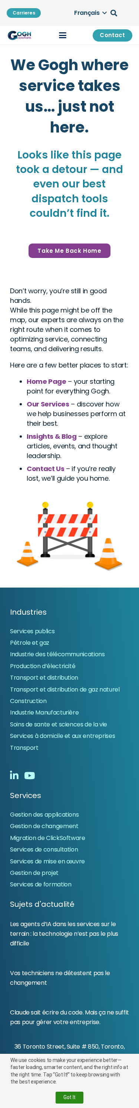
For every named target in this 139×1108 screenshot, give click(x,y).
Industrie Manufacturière (44, 712)
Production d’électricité (42, 666)
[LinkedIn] (14, 775)
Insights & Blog (52, 436)
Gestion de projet (34, 873)
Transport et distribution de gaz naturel (65, 689)
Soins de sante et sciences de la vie (58, 724)
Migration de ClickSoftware (47, 838)
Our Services (48, 404)
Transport (24, 747)
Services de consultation (44, 849)
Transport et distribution (44, 677)
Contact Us (45, 468)
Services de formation (40, 884)
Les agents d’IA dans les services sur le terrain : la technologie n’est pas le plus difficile (64, 934)
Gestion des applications (44, 814)
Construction (28, 701)
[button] (90, 13)
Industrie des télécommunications (57, 654)
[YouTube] (29, 775)
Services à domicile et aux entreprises (62, 736)
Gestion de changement (44, 826)
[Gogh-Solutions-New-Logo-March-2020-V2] (20, 35)
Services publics (32, 631)
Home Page (46, 381)
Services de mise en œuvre (47, 861)
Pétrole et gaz (29, 642)
